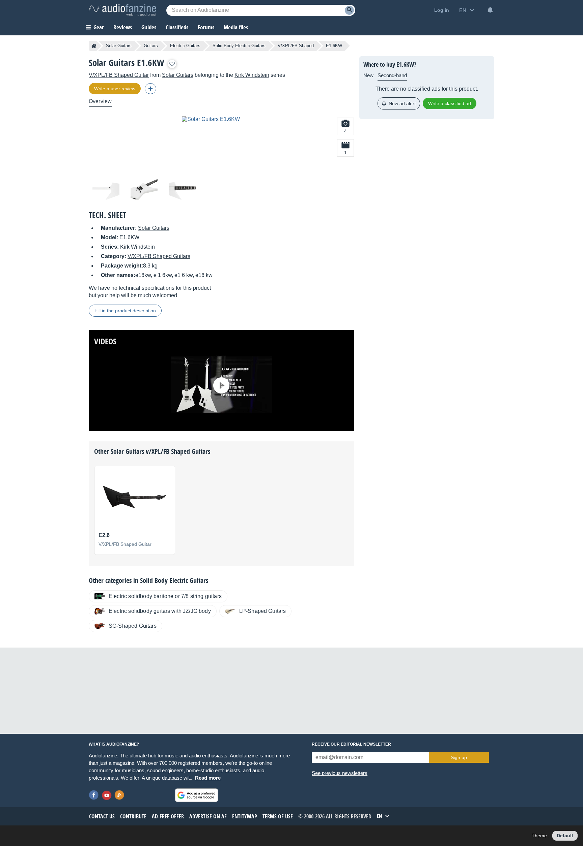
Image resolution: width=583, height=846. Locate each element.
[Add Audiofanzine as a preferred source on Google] (196, 795)
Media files (236, 27)
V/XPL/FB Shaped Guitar (119, 75)
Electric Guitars (185, 45)
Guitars (151, 45)
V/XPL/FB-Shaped (296, 45)
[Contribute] (150, 88)
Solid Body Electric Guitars (239, 45)
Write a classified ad (449, 103)
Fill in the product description (125, 310)
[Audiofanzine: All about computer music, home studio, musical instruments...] (122, 10)
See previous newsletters (339, 773)
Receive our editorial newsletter (351, 744)
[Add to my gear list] (172, 64)
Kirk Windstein (251, 75)
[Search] (349, 10)
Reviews (122, 27)
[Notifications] (490, 10)
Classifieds (177, 27)
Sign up (459, 757)
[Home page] (93, 46)
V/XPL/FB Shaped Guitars (159, 256)
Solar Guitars (119, 45)
